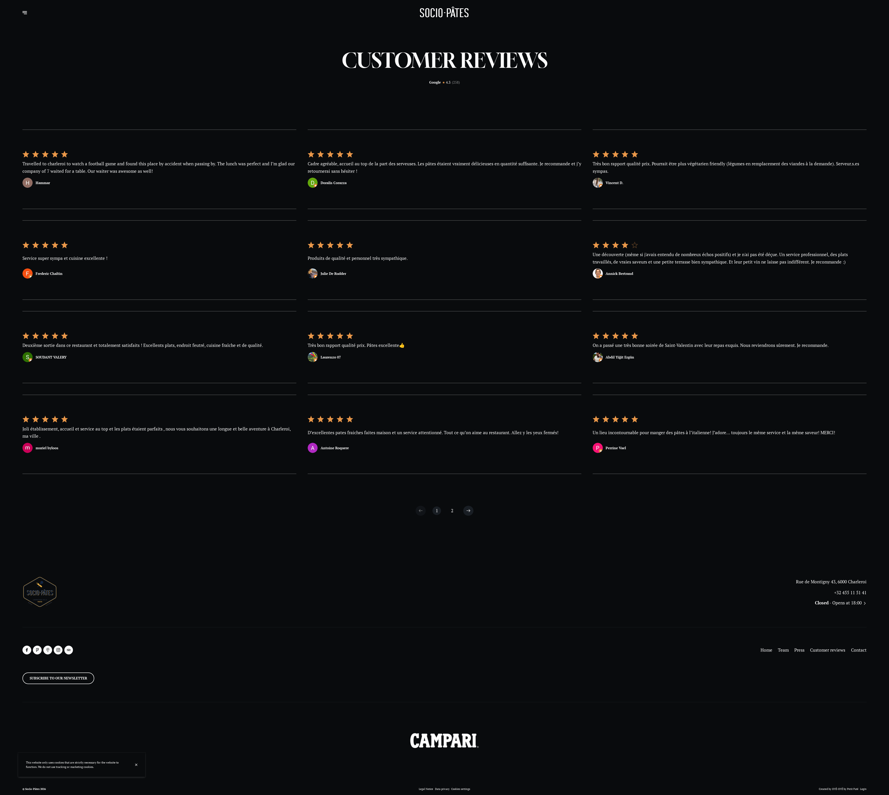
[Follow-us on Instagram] (58, 650)
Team (783, 650)
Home (766, 650)
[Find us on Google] (47, 650)
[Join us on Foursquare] (37, 650)
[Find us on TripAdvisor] (68, 650)
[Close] (136, 765)
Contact (859, 650)
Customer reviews (827, 650)
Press (799, 650)
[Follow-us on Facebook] (26, 650)
